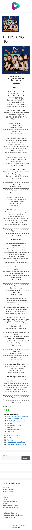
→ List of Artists (8, 489)
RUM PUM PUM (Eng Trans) (16, 419)
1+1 (8, 433)
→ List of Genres (7, 491)
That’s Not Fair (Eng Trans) (16, 421)
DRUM (9, 438)
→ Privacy (5, 487)
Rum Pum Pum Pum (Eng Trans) (17, 417)
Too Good (10, 440)
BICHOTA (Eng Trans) (14, 425)
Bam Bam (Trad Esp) (14, 429)
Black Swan (11, 431)
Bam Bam (10, 427)
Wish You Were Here (14, 436)
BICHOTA (10, 423)
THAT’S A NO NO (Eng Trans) (16, 444)
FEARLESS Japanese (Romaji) (17, 442)
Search (4, 455)
